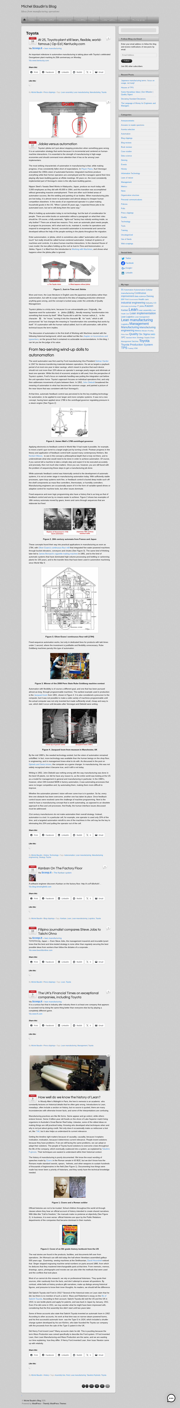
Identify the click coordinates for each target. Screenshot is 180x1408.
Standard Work (131, 337)
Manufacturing (130, 327)
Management (82, 1046)
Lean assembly (67, 92)
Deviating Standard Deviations (133, 99)
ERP (123, 299)
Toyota (103, 92)
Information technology (129, 306)
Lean (69, 918)
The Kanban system (63, 873)
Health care (143, 299)
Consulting (80, 20)
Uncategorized (127, 235)
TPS (124, 348)
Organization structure (130, 195)
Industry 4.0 (151, 303)
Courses (93, 20)
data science (140, 296)
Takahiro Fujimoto (93, 1375)
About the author (46, 20)
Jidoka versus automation (57, 144)
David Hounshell (94, 1260)
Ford (68, 1375)
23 (91, 1386)
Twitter (128, 258)
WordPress (36, 1404)
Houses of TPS (127, 88)
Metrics (124, 186)
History (46, 855)
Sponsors (124, 20)
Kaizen (149, 305)
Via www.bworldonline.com (40, 950)
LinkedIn (128, 273)
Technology (54, 855)
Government (133, 299)
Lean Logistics (127, 317)
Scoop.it (37, 48)
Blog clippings (49, 918)
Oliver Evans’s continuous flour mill (54, 547)
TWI (38, 1131)
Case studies (126, 151)
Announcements (127, 121)
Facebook (129, 263)
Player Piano (87, 169)
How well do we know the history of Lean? (69, 1097)
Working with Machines (82, 249)
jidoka (142, 306)
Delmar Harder (102, 361)
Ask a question (64, 20)
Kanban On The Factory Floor (60, 868)
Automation (125, 134)
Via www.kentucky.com (39, 60)
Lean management (142, 317)
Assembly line (60, 1375)
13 (108, 1055)
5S (122, 290)
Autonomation (69, 855)
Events (124, 164)
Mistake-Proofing (147, 331)
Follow (126, 61)
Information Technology (130, 173)
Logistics (91, 918)
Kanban (63, 918)
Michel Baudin (36, 92)
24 (97, 1386)
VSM (136, 348)
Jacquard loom (40, 695)
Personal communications (131, 200)
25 (102, 1386)
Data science (126, 156)
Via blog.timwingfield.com (40, 886)
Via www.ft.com (35, 1014)
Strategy (42, 857)
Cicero (49, 1160)
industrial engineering (133, 302)
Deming (124, 160)
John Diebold (89, 382)
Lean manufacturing (81, 92)
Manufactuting (95, 92)
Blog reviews (126, 143)
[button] (171, 1399)
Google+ (128, 268)
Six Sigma (144, 334)
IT (138, 306)
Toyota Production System (137, 344)
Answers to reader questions (132, 125)
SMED (152, 334)
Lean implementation (143, 313)
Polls (123, 208)
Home (24, 19)
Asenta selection (128, 129)
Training (124, 230)
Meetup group (138, 20)
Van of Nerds (126, 239)
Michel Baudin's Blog (32, 1401)
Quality (124, 217)
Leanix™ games (108, 20)
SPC (123, 337)
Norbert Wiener (35, 456)
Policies (124, 204)
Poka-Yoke (125, 334)
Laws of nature (127, 178)
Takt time (135, 341)
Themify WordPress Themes (54, 1404)
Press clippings (49, 92)
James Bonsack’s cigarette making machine (58, 554)
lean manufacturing (53, 48)
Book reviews (126, 147)
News (123, 191)
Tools (123, 226)
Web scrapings (127, 244)
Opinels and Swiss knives (40, 764)
